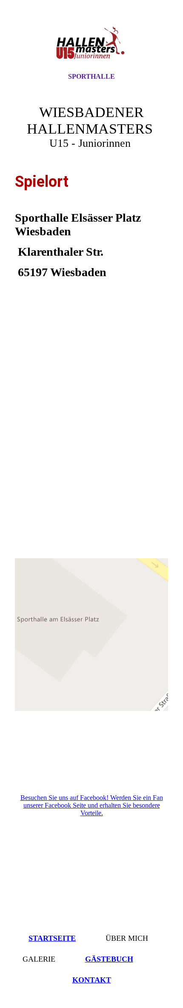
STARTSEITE (52, 938)
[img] (91, 44)
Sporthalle (91, 76)
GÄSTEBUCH (109, 959)
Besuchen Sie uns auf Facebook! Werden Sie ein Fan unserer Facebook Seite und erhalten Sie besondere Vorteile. (91, 805)
